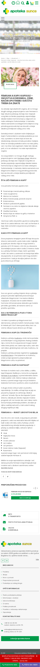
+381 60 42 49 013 (10, 623)
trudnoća (18, 338)
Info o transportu (14, 515)
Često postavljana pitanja (20, 522)
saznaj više (23, 661)
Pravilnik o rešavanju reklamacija (15, 609)
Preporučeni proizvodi (11, 580)
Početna (6, 572)
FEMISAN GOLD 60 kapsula (21, 492)
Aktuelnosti (14, 58)
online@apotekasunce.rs (13, 629)
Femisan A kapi (23, 158)
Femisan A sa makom (9, 375)
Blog (8, 58)
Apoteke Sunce (7, 468)
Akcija (5, 575)
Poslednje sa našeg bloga (12, 583)
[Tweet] (8, 476)
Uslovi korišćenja (13, 529)
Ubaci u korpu (24, 498)
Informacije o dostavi (10, 598)
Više (37, 559)
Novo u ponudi (8, 577)
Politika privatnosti (9, 606)
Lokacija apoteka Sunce (20, 638)
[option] (20, 497)
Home (3, 58)
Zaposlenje (7, 612)
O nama (6, 604)
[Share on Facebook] (3, 476)
